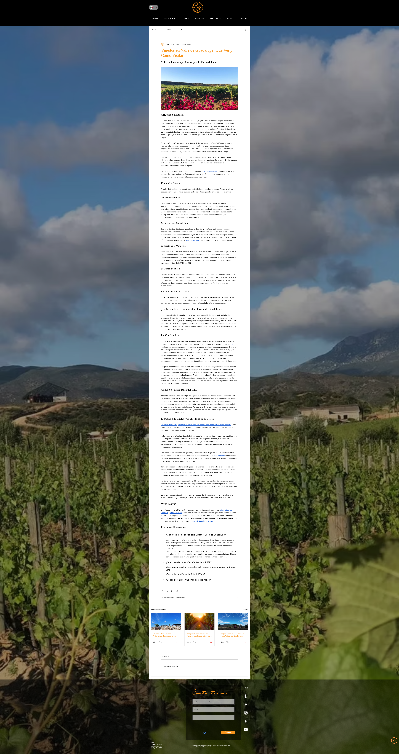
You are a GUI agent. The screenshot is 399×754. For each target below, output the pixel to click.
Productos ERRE (166, 30)
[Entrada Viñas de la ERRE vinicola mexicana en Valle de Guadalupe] (166, 621)
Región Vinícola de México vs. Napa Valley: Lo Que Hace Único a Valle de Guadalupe (232, 635)
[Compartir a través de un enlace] (177, 591)
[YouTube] (246, 729)
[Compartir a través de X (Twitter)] (167, 591)
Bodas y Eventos (180, 30)
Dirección (195, 745)
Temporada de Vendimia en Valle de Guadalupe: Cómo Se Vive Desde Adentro (198, 635)
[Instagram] (246, 713)
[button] (246, 30)
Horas (152, 742)
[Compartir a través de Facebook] (162, 591)
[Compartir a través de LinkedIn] (172, 591)
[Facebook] (246, 704)
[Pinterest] (246, 721)
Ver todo (245, 609)
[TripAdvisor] (246, 688)
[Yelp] (246, 696)
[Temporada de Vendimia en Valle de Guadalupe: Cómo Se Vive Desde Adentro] (200, 621)
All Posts (153, 30)
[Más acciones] (236, 44)
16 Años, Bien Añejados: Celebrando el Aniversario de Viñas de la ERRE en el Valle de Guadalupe (165, 635)
